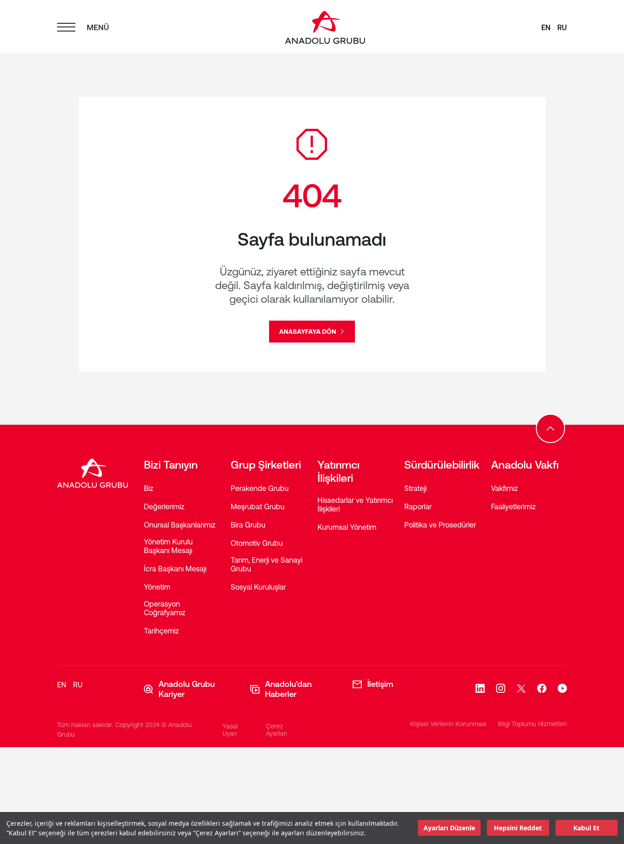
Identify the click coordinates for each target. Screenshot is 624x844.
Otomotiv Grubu (257, 543)
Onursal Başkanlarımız (180, 525)
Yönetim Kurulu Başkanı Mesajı (168, 546)
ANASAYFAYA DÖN (308, 331)
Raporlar (418, 506)
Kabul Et (586, 828)
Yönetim (157, 587)
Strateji (415, 488)
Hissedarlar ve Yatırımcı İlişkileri (355, 504)
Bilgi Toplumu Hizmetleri (532, 724)
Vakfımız (504, 488)
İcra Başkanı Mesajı (175, 568)
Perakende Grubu (260, 488)
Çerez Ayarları (276, 730)
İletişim (380, 684)
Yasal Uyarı (230, 730)
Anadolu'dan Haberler (288, 689)
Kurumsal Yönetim (346, 527)
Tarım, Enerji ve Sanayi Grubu (266, 564)
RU (562, 27)
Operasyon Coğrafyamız (164, 608)
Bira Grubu (248, 525)
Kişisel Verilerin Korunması (448, 724)
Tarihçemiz (161, 631)
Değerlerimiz (164, 506)
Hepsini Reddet (518, 828)
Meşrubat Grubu (258, 506)
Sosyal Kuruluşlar (258, 587)
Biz (148, 488)
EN (545, 27)
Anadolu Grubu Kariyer (187, 689)
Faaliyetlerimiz (513, 506)
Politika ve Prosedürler (440, 525)
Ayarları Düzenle (449, 828)
